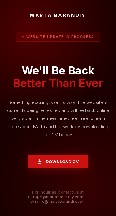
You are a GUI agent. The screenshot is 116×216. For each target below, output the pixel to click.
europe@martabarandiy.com (56, 196)
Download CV (62, 161)
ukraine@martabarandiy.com (58, 201)
